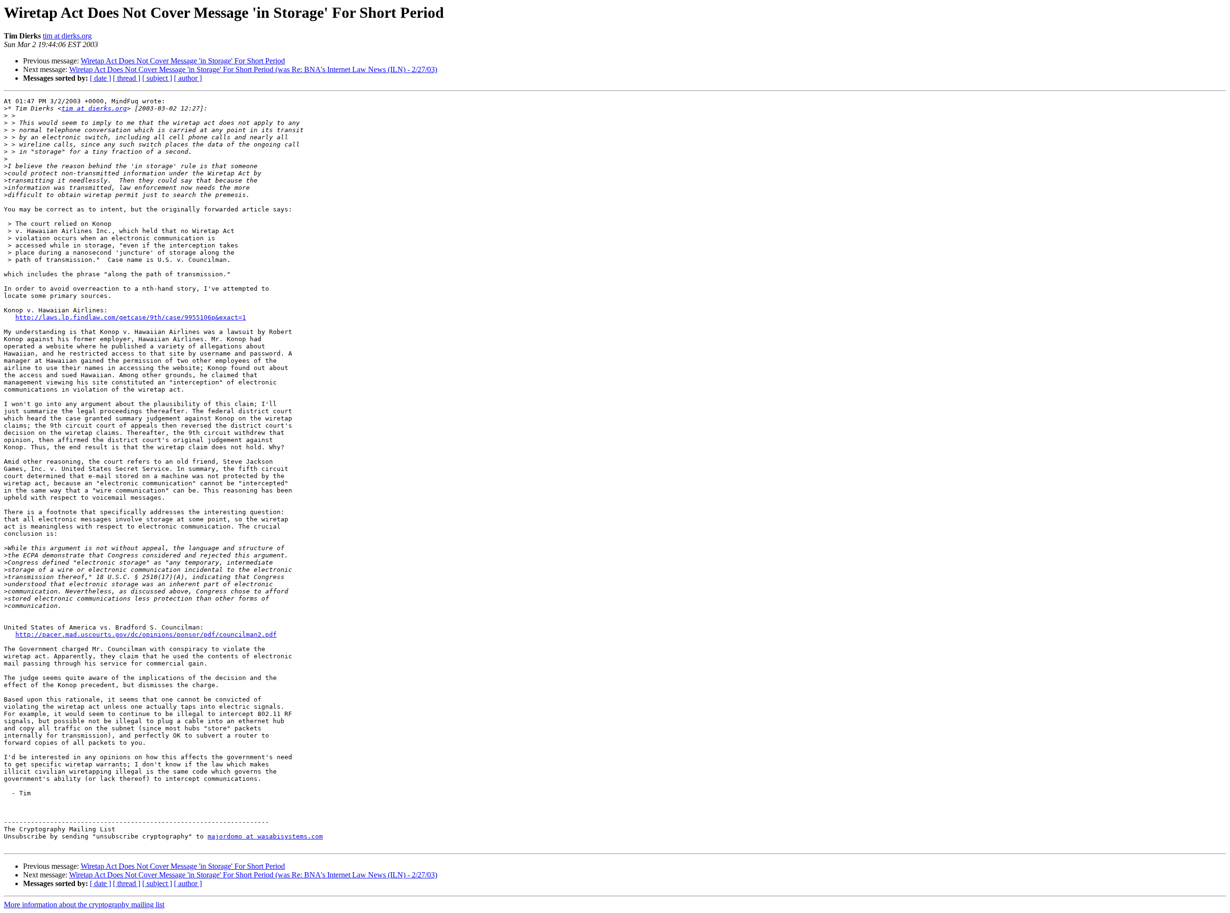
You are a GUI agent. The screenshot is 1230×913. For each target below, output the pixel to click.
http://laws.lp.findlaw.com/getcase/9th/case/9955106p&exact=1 (130, 317)
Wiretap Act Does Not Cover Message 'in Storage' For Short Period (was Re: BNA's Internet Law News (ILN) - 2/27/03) (253, 69)
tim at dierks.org (67, 36)
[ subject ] (157, 78)
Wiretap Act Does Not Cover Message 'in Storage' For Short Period (183, 61)
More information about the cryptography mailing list (84, 905)
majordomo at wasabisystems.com (265, 836)
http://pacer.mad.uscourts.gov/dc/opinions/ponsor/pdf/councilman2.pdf (146, 634)
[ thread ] (126, 78)
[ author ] (188, 78)
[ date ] (100, 78)
